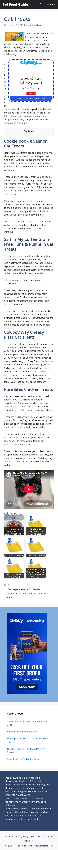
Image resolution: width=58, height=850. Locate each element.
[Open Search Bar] (40, 4)
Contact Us (48, 836)
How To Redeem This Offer (31, 98)
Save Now (31, 93)
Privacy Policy (22, 836)
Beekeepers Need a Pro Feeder (24, 589)
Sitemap (29, 840)
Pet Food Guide (15, 4)
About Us (8, 836)
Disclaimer (36, 836)
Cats (10, 585)
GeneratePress (45, 845)
